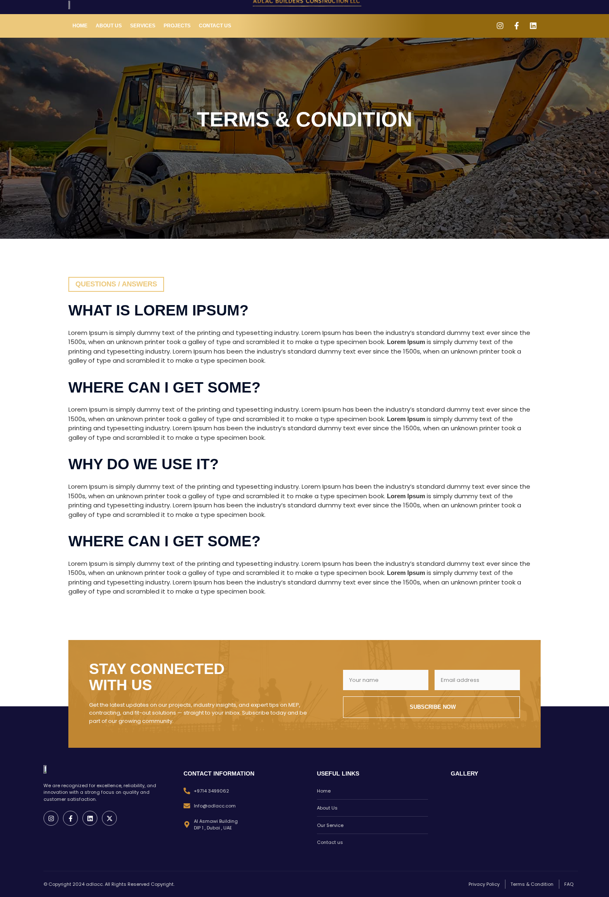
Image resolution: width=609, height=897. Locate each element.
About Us (109, 26)
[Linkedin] (533, 25)
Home (79, 26)
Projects (177, 26)
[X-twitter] (109, 818)
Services (142, 26)
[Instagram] (500, 25)
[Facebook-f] (516, 25)
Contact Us (215, 26)
